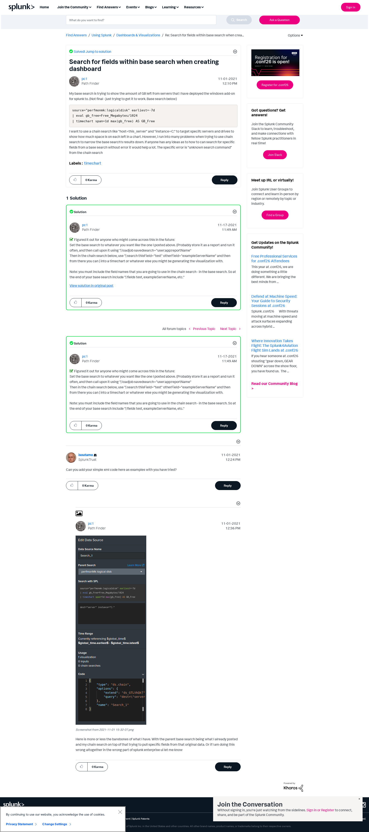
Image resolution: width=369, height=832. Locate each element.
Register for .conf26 (275, 85)
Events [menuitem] (131, 7)
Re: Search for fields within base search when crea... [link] (204, 35)
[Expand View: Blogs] (155, 6)
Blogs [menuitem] (149, 7)
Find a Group (275, 215)
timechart (92, 163)
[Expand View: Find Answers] (119, 6)
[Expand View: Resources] (202, 6)
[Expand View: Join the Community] (90, 6)
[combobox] (159, 20)
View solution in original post (91, 285)
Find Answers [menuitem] (107, 7)
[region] (63, 819)
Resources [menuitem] (192, 7)
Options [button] (292, 35)
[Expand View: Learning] (177, 6)
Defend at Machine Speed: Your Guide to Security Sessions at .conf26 (274, 301)
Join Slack (275, 154)
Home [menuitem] (44, 7)
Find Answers (76, 35)
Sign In (350, 7)
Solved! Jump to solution (92, 51)
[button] (234, 52)
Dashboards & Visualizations (138, 35)
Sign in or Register (320, 810)
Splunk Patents (140, 818)
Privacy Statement (19, 824)
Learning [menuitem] (169, 7)
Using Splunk (101, 35)
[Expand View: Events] (138, 6)
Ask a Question (279, 20)
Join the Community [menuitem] (72, 7)
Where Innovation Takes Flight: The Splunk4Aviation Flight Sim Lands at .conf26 (274, 345)
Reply (224, 180)
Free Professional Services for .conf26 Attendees (274, 258)
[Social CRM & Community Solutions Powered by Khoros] (293, 787)
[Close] (120, 812)
